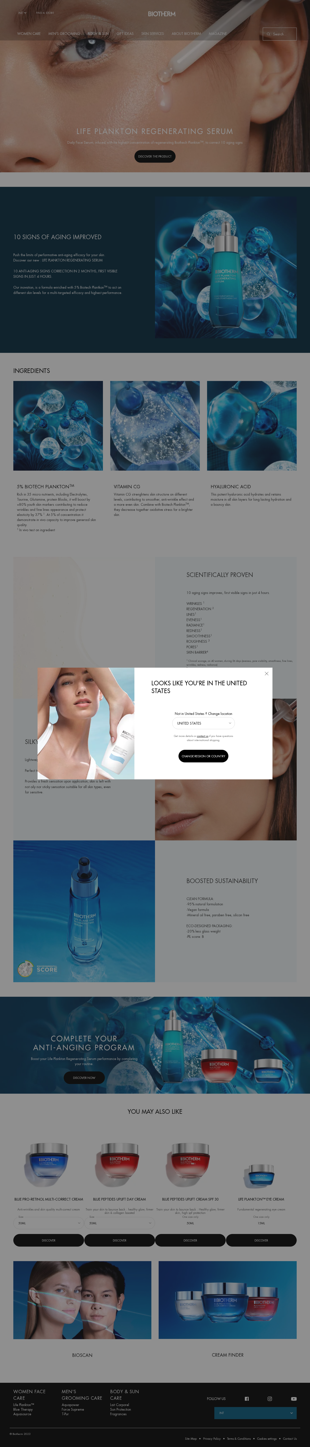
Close (267, 673)
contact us (202, 736)
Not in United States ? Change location (203, 713)
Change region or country (203, 756)
